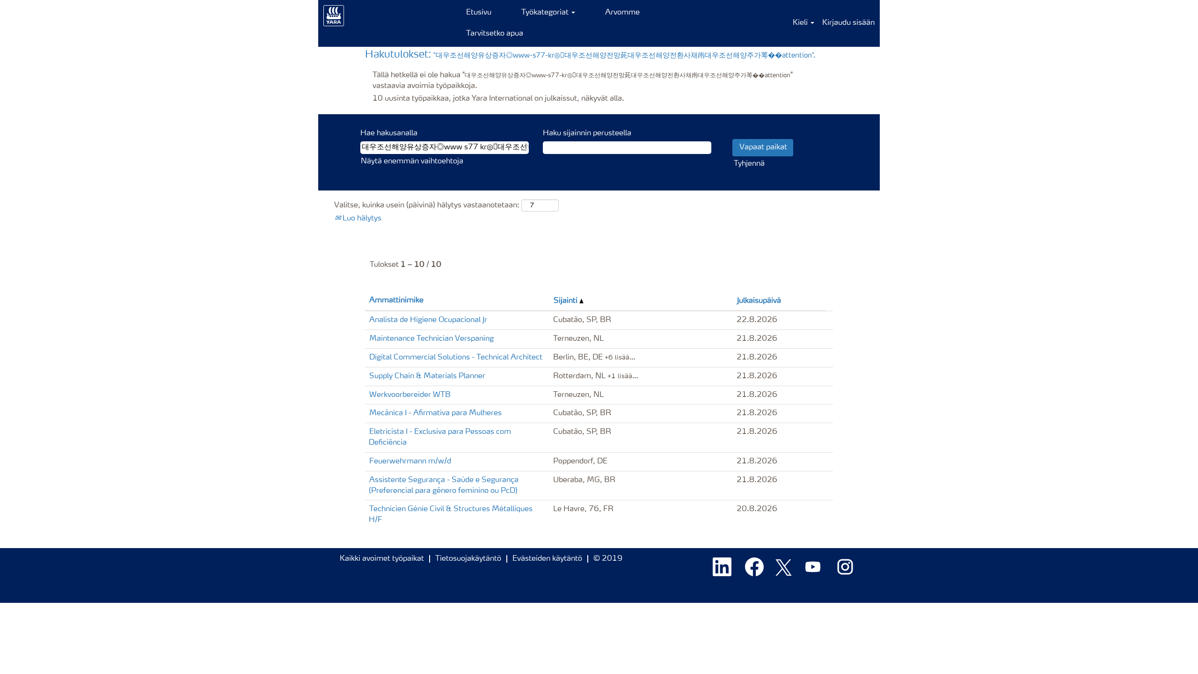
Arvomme (622, 12)
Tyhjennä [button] (749, 164)
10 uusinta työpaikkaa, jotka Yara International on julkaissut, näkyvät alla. (498, 99)
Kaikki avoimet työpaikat (382, 559)
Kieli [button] (801, 23)
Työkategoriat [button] (545, 12)
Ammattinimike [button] (396, 300)
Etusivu (478, 12)
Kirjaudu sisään (848, 23)
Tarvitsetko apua (494, 33)
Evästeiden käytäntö (547, 559)
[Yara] (334, 16)
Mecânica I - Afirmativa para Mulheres (435, 413)
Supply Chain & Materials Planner (427, 376)
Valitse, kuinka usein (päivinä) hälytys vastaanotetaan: (426, 205)
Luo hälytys (361, 218)
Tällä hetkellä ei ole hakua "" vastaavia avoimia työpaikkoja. (583, 81)
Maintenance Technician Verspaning (431, 339)
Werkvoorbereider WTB (410, 395)
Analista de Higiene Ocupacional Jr (428, 320)
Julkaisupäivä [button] (759, 301)
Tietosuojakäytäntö (468, 559)
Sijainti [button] (566, 301)
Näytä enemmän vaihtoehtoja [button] (412, 161)
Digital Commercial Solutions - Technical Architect (455, 357)
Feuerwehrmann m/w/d (410, 461)
